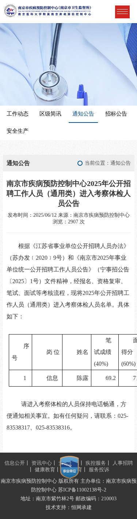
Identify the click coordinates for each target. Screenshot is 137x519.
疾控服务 (95, 463)
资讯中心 (41, 463)
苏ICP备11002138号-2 (82, 490)
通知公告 (83, 114)
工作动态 (17, 114)
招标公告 (116, 114)
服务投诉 (99, 469)
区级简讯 (50, 114)
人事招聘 (123, 463)
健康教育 (45, 469)
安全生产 (17, 131)
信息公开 (14, 463)
